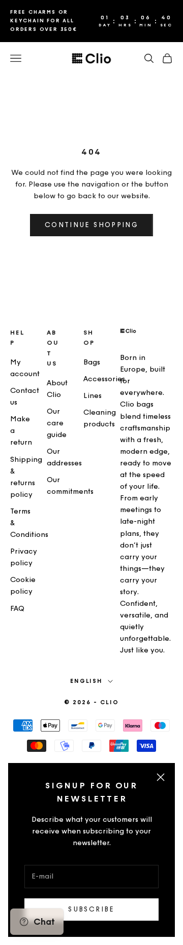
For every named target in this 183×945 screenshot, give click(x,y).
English (86, 681)
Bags (91, 362)
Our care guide (57, 423)
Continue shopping (91, 225)
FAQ (17, 608)
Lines (92, 395)
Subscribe (91, 909)
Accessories (104, 379)
